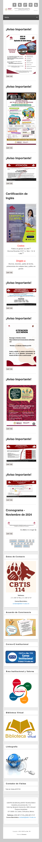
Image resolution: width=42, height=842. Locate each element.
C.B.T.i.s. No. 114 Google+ (25, 5)
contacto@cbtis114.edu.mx (21, 603)
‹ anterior (21, 541)
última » (26, 546)
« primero (13, 541)
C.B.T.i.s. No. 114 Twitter (20, 5)
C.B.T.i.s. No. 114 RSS (36, 5)
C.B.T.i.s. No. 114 (26, 831)
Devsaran (24, 834)
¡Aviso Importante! (18, 29)
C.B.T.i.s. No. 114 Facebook (14, 5)
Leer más (9, 76)
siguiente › (18, 546)
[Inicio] (21, 10)
